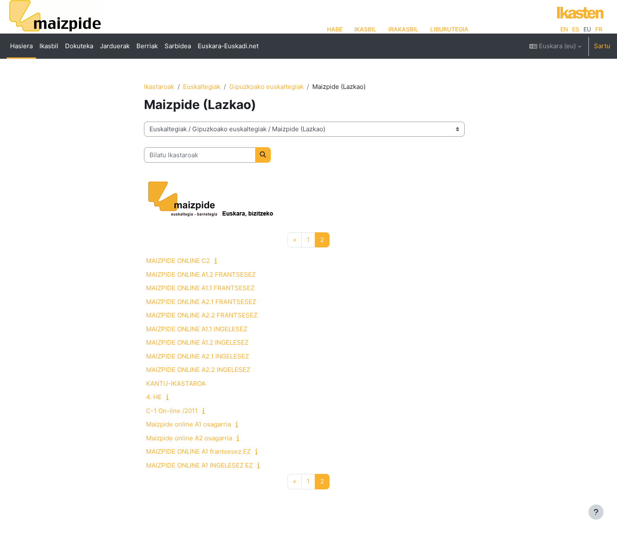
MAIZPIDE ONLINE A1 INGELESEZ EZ (199, 465)
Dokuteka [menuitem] (79, 46)
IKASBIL (365, 29)
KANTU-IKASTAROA (176, 383)
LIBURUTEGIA (449, 29)
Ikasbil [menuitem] (48, 46)
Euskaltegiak (201, 87)
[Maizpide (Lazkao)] (55, 19)
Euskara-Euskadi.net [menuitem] (228, 46)
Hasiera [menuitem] (21, 46)
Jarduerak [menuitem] (115, 46)
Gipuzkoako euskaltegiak (266, 87)
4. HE (154, 397)
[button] (555, 46)
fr (598, 29)
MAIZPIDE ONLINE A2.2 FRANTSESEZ (201, 315)
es (575, 29)
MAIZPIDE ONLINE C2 (178, 261)
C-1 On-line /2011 (172, 411)
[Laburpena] (217, 261)
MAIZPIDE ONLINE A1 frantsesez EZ (198, 451)
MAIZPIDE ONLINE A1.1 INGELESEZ (196, 329)
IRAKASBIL (403, 29)
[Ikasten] (578, 11)
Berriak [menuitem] (147, 46)
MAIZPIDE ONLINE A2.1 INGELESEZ (197, 356)
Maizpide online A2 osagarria (189, 438)
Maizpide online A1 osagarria (188, 424)
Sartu (602, 46)
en (564, 29)
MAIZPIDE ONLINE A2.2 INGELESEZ (198, 370)
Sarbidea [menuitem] (178, 46)
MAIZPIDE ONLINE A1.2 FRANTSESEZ (201, 274)
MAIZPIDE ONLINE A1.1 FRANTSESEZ (200, 288)
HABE (334, 29)
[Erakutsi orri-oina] (596, 512)
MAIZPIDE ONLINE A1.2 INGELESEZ (197, 342)
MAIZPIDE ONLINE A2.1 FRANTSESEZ (201, 302)
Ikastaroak (159, 87)
